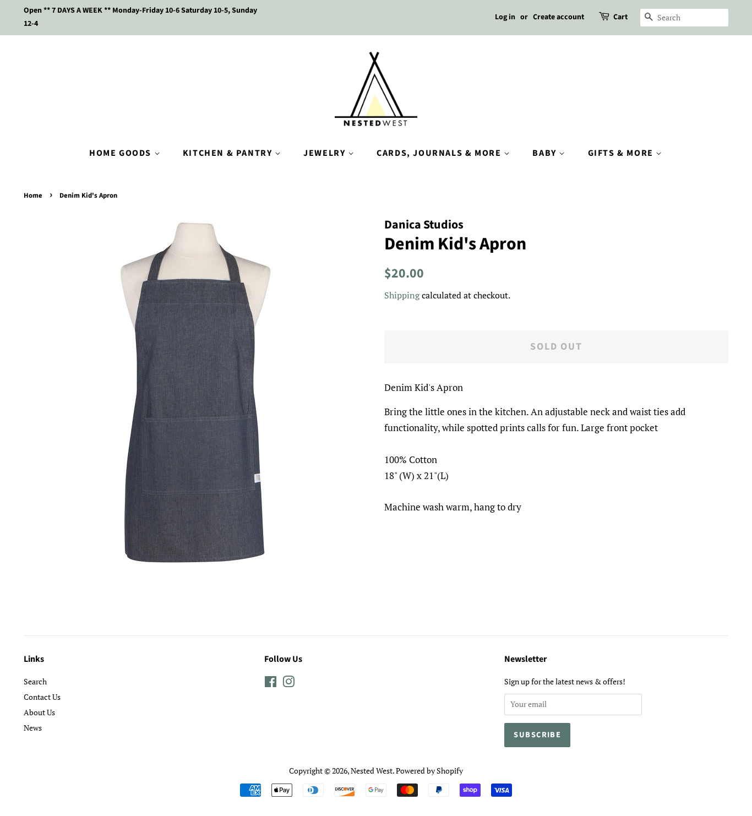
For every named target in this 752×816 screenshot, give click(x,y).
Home (33, 195)
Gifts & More (622, 153)
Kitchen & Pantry (229, 153)
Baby (545, 153)
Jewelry (325, 153)
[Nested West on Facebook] (270, 683)
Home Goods (121, 153)
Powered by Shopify (429, 770)
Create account (558, 17)
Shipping (401, 295)
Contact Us (42, 697)
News (33, 727)
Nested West (372, 770)
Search (35, 681)
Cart (620, 17)
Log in (505, 17)
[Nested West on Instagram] (288, 683)
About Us (39, 712)
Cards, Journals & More (440, 153)
